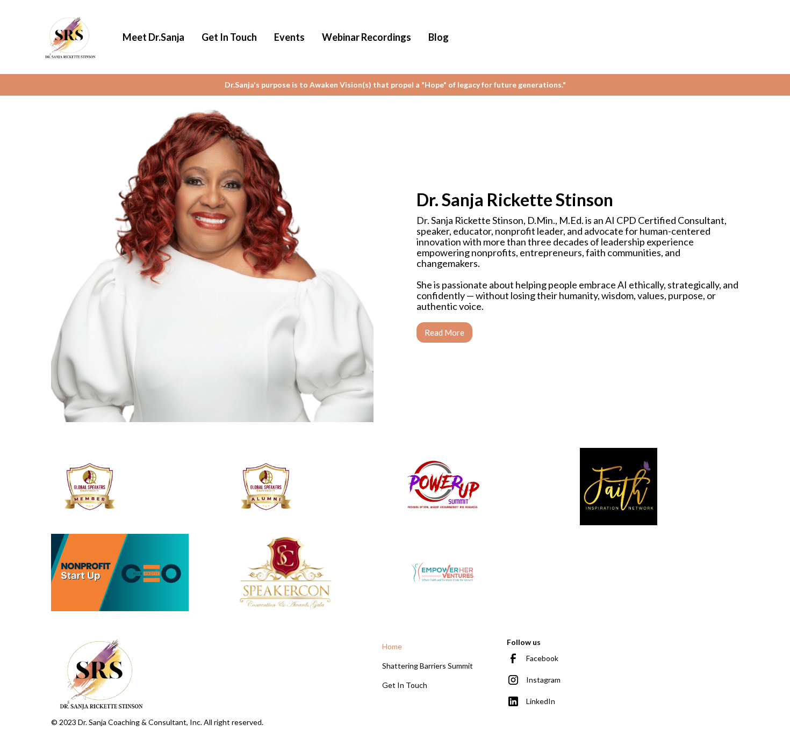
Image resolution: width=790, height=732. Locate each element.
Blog (438, 37)
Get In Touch (229, 37)
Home (392, 646)
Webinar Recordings (366, 37)
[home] (70, 37)
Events (289, 37)
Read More (444, 332)
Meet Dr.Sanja (153, 37)
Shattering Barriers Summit (427, 665)
